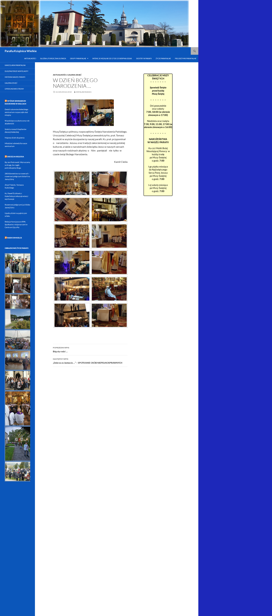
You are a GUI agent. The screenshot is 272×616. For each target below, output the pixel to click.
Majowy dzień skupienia (14, 138)
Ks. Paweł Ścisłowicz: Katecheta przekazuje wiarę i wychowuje (16, 196)
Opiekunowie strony (14, 89)
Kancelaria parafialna (15, 65)
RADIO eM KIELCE (14, 238)
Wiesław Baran (83, 92)
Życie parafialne (163, 58)
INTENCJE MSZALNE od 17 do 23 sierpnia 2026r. (112, 58)
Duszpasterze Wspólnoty (16, 71)
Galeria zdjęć (11, 83)
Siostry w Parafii (144, 58)
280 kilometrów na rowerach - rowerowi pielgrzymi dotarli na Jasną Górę (17, 176)
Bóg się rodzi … (61, 349)
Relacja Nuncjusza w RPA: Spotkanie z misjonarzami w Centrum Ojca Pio (16, 224)
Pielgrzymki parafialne (185, 58)
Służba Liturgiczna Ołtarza (53, 58)
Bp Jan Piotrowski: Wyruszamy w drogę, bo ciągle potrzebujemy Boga (17, 165)
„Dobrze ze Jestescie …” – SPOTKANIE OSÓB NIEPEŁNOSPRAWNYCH (87, 361)
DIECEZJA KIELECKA (15, 157)
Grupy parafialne (78, 58)
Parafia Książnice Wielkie (21, 51)
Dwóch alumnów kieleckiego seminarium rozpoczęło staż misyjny (16, 112)
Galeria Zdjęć (74, 75)
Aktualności (30, 58)
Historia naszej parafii (15, 77)
